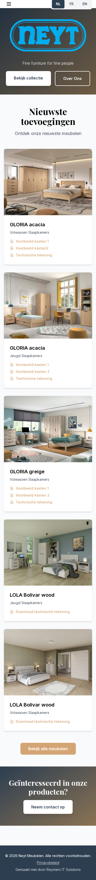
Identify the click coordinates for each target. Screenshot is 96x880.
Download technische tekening (43, 612)
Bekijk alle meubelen (48, 748)
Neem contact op (48, 806)
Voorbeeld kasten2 (32, 248)
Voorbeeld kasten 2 (32, 371)
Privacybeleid (48, 863)
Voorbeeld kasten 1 (32, 241)
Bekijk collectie (28, 78)
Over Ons (72, 78)
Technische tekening (34, 255)
